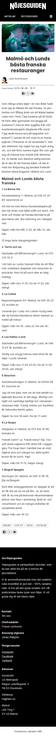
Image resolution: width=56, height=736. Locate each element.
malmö (7, 525)
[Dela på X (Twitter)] (28, 93)
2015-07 (19, 525)
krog (30, 525)
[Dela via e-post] (32, 93)
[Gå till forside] (28, 5)
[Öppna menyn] (51, 17)
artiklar (41, 525)
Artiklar (9, 16)
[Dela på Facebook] (23, 93)
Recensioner (29, 16)
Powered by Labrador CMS (28, 731)
